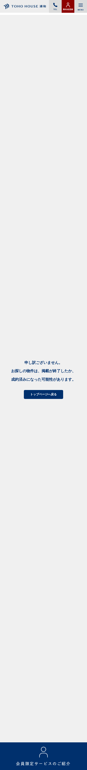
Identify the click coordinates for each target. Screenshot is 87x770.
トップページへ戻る (43, 394)
